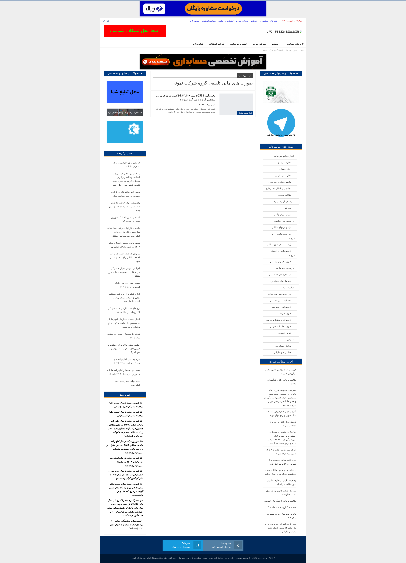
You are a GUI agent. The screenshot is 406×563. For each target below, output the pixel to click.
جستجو (254, 20)
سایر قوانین (288, 287)
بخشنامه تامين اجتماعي (280, 300)
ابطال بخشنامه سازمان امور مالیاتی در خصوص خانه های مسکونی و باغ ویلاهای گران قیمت (123, 323)
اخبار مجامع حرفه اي (245, 113)
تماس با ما (194, 20)
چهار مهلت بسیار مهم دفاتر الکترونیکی (127, 383)
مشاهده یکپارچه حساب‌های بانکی (281, 507)
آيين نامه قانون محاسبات (279, 294)
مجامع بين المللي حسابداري (278, 188)
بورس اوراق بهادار (282, 214)
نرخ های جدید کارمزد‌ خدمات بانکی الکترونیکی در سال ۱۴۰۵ (124, 310)
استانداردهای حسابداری (280, 281)
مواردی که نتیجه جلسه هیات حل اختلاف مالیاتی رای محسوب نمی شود (125, 257)
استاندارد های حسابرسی (280, 274)
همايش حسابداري (283, 346)
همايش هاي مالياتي (282, 352)
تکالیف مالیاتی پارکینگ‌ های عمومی (280, 501)
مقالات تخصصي (284, 195)
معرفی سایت (242, 20)
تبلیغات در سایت (225, 20)
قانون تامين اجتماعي (281, 307)
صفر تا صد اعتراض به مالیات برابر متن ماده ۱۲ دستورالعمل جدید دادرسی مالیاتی (280, 528)
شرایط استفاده (209, 20)
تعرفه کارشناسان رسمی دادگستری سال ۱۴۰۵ (123, 336)
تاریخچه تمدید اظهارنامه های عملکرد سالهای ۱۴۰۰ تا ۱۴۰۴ (126, 361)
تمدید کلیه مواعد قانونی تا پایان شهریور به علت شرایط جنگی (125, 194)
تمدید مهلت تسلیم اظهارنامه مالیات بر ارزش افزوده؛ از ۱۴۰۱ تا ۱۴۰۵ (123, 372)
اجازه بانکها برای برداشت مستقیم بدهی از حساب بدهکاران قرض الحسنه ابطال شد (124, 298)
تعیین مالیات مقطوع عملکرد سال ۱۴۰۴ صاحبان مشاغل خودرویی (124, 245)
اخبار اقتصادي (285, 169)
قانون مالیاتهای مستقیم (280, 261)
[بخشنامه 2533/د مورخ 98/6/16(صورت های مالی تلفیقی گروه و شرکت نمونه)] (236, 104)
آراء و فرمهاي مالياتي (281, 227)
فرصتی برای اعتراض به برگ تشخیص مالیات (126, 164)
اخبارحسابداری (284, 162)
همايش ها (289, 339)
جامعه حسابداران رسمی (279, 182)
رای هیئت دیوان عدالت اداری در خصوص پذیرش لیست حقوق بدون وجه (124, 206)
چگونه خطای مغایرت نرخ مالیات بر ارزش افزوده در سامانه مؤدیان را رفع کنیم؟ (123, 349)
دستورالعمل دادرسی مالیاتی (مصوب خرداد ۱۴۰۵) (127, 285)
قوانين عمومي (284, 333)
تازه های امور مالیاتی (284, 221)
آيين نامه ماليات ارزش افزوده (283, 236)
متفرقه (288, 208)
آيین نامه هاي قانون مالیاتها (279, 244)
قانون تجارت (285, 313)
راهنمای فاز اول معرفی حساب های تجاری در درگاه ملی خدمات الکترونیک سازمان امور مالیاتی (123, 232)
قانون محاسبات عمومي (280, 326)
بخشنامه (128, 436)
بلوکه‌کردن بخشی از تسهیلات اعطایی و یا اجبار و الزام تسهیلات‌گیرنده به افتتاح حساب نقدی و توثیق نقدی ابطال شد (126, 179)
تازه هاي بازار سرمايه (284, 201)
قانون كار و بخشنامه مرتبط (278, 320)
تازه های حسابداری (268, 20)
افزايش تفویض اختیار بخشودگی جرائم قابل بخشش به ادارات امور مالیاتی (124, 272)
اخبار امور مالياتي (283, 175)
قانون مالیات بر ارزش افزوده (283, 253)
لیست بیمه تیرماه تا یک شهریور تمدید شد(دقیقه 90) (125, 219)
